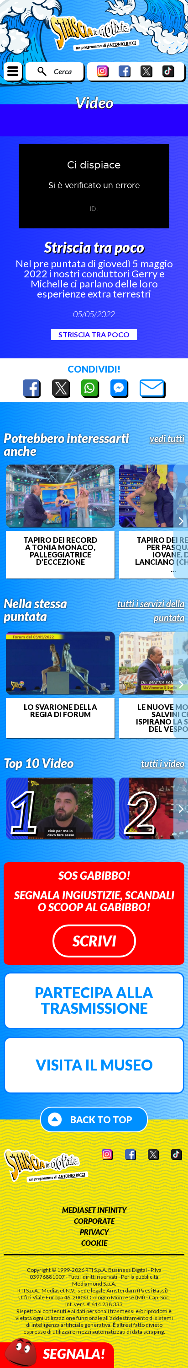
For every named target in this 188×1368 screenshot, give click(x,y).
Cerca (63, 71)
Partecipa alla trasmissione (94, 1000)
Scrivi (94, 941)
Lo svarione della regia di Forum (60, 710)
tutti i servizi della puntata (150, 610)
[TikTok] (168, 71)
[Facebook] (125, 71)
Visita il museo (94, 1065)
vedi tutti (167, 438)
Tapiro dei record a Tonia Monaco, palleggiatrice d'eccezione (60, 551)
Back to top (101, 1119)
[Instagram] (103, 71)
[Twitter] (146, 71)
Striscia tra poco (94, 334)
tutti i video (162, 763)
